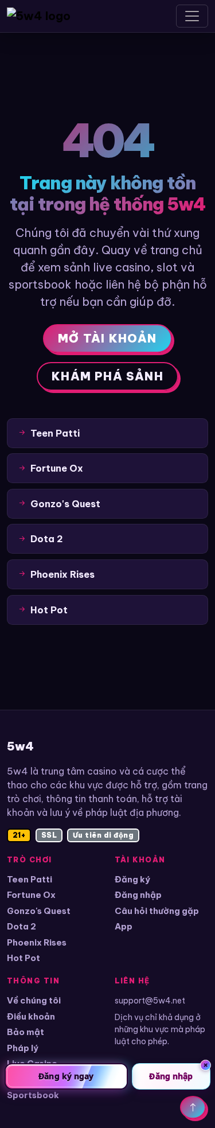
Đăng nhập (138, 894)
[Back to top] (193, 1107)
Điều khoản (31, 1016)
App (123, 926)
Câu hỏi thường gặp (157, 910)
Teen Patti (29, 879)
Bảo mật (25, 1031)
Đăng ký (132, 879)
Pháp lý (22, 1048)
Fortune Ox (31, 894)
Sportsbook (33, 1095)
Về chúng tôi (34, 1000)
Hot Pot (23, 957)
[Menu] (192, 16)
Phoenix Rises (37, 942)
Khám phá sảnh (107, 376)
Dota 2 (21, 926)
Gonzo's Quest (39, 910)
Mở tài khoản (107, 338)
